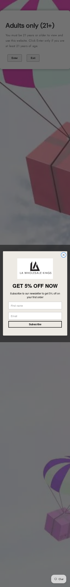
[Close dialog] (63, 254)
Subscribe (35, 324)
